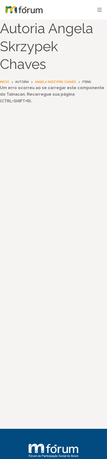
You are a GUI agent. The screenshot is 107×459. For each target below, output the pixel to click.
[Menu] (99, 9)
